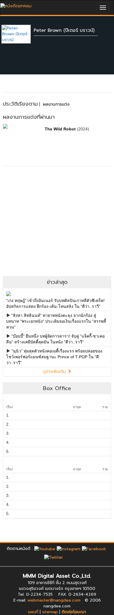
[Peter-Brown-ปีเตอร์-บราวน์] (20, 34)
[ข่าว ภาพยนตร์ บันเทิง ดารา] (16, 4)
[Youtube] (44, 549)
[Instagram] (68, 549)
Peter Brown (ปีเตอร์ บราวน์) (64, 30)
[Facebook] (94, 549)
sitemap (50, 612)
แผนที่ (33, 612)
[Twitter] (53, 557)
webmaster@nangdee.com (53, 600)
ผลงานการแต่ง (56, 104)
